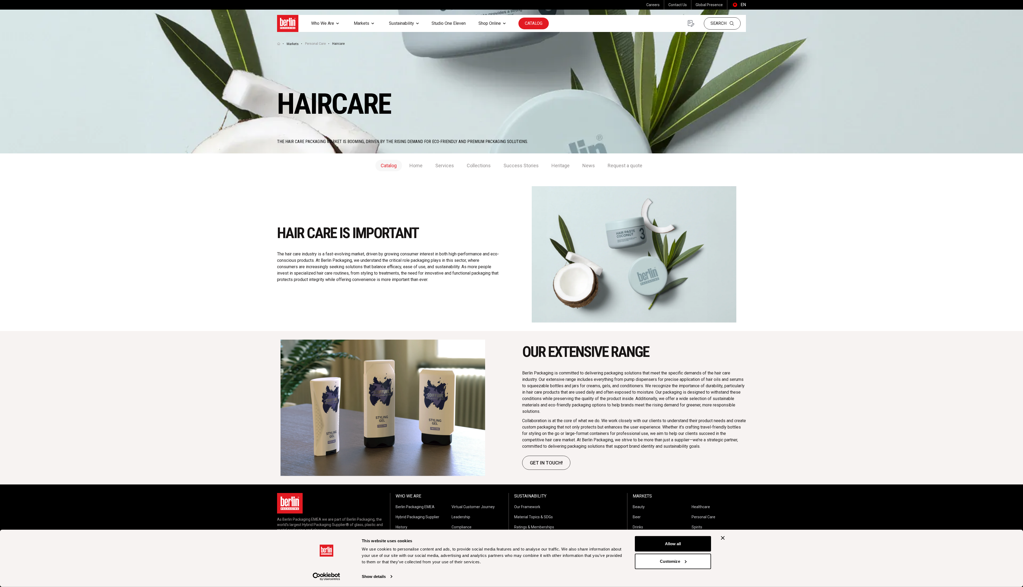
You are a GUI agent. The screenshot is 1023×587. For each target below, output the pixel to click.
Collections (479, 165)
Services (444, 165)
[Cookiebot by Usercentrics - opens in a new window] (326, 577)
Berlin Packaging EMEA (415, 507)
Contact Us (677, 5)
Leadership (461, 517)
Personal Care (315, 44)
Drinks (638, 527)
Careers (653, 5)
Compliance (462, 527)
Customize (670, 561)
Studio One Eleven (449, 23)
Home (416, 165)
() (739, 4)
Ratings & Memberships (534, 527)
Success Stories (521, 165)
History (401, 527)
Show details (374, 576)
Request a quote (625, 165)
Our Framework (527, 507)
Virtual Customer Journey (473, 507)
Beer (637, 517)
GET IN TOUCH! (546, 463)
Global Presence (709, 5)
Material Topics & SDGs (533, 517)
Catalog (533, 23)
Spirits (697, 527)
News (588, 165)
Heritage (560, 165)
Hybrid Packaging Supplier (417, 517)
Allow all (673, 543)
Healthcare (701, 507)
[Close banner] (723, 538)
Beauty (639, 507)
